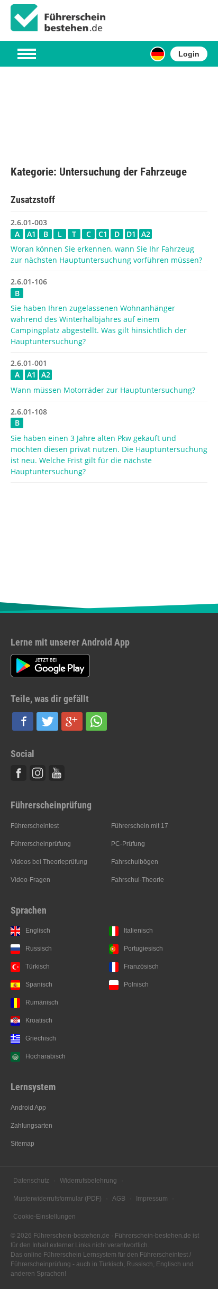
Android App (28, 1107)
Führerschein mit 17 (139, 826)
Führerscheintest (35, 826)
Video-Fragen (30, 879)
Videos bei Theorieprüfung (49, 862)
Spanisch (38, 984)
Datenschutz (31, 1180)
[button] (22, 721)
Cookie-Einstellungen (44, 1216)
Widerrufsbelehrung (88, 1180)
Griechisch (40, 1038)
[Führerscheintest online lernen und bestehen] (58, 18)
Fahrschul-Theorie (137, 879)
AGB (118, 1198)
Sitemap (22, 1143)
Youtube (57, 773)
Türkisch (37, 966)
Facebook (18, 773)
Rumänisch (41, 1002)
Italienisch (138, 930)
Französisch (141, 966)
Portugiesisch (143, 948)
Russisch (38, 948)
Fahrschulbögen (134, 862)
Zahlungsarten (31, 1125)
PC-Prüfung (128, 844)
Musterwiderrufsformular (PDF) (57, 1198)
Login (188, 54)
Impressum (152, 1198)
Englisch (37, 930)
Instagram (38, 773)
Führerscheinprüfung (41, 844)
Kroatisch (38, 1020)
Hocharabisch (45, 1056)
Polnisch (136, 984)
